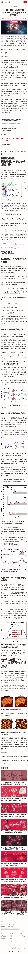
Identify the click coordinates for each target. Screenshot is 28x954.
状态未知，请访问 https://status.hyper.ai (10, 928)
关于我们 (3, 935)
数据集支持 (3, 938)
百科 (11, 941)
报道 (16, 6)
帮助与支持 (3, 936)
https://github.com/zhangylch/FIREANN (12, 148)
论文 (11, 936)
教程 (11, 938)
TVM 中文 (22, 935)
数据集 (11, 940)
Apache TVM (22, 936)
